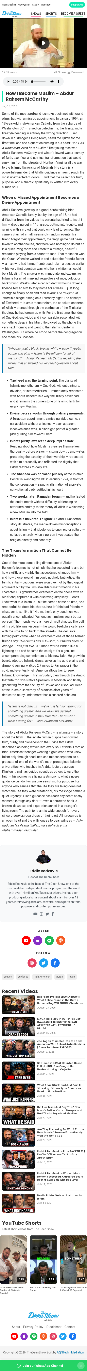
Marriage (46, 4)
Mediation (77, 1352)
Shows (36, 13)
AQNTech (63, 1352)
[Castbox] (43, 1336)
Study (35, 4)
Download (77, 72)
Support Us (77, 4)
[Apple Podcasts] (24, 1336)
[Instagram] (41, 914)
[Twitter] (47, 914)
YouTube (26, 940)
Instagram (32, 963)
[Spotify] (33, 1336)
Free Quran (24, 4)
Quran (59, 976)
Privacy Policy (33, 1327)
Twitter (43, 963)
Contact (70, 1327)
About (16, 1327)
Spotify (49, 940)
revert (72, 976)
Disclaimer (54, 1327)
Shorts (51, 13)
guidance (23, 976)
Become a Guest (73, 13)
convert (8, 976)
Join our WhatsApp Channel (43, 1366)
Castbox (60, 940)
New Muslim (9, 4)
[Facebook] (53, 914)
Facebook (55, 963)
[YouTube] (35, 914)
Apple (37, 940)
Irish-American (42, 976)
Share (62, 72)
